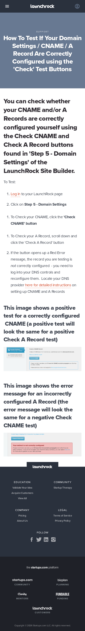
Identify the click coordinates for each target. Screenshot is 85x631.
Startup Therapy (63, 488)
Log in (15, 194)
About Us (22, 521)
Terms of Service (62, 515)
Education (22, 482)
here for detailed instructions (48, 285)
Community (63, 482)
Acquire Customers (22, 493)
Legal (62, 510)
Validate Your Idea (22, 488)
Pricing (22, 515)
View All (22, 498)
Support (42, 31)
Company (22, 510)
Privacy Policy (63, 521)
